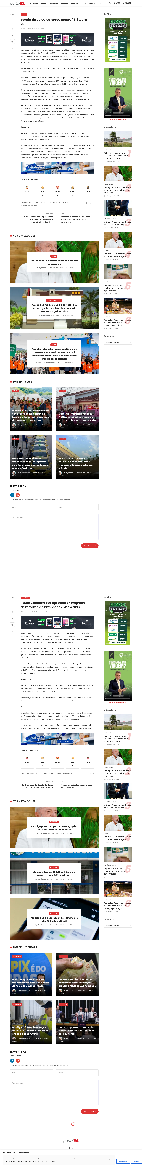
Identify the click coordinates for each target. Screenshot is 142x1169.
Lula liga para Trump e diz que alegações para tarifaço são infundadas (117, 190)
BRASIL (24, 15)
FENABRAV (66, 203)
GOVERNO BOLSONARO (34, 774)
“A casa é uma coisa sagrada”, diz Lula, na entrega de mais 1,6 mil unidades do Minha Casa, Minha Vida (54, 308)
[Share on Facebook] (12, 29)
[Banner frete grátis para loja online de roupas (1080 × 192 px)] (57, 39)
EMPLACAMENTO (55, 203)
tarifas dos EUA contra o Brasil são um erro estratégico (54, 262)
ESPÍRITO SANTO (110, 218)
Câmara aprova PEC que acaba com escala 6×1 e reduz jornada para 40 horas (76, 1030)
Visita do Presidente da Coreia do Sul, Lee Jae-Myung (117, 223)
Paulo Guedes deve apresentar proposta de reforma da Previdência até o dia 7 (38, 219)
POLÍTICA (74, 3)
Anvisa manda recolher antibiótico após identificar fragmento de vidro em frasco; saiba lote (76, 463)
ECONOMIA (34, 3)
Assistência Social (54, 300)
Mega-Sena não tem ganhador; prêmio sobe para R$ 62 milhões (117, 288)
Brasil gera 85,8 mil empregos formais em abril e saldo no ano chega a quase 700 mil (30, 1030)
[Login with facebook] (13, 497)
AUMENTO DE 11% (26, 203)
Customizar (123, 1161)
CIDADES (64, 3)
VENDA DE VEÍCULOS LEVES (29, 206)
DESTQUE (44, 203)
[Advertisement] (71, 571)
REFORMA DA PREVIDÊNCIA (65, 774)
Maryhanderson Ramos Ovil (47, 268)
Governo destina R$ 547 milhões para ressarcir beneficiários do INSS (54, 874)
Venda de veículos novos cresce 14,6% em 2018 (76, 786)
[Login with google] (18, 497)
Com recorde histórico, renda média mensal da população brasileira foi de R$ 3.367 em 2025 (77, 982)
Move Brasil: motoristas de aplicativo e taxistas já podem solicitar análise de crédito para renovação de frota (30, 463)
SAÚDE (43, 3)
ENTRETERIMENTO (88, 3)
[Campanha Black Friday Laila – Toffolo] (117, 40)
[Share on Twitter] (12, 35)
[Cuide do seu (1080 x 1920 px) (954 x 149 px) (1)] (57, 168)
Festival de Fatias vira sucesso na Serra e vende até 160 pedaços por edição (117, 323)
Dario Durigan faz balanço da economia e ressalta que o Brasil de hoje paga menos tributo (30, 982)
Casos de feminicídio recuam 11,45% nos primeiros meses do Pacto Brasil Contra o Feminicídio (77, 417)
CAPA (36, 203)
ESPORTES (54, 3)
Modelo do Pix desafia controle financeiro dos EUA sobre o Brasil (54, 919)
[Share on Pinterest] (12, 41)
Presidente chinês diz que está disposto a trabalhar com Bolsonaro (75, 219)
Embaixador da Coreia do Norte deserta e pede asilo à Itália (37, 786)
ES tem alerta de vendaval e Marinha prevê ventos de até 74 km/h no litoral (117, 156)
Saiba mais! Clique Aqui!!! (117, 119)
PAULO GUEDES (49, 774)
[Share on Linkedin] (12, 48)
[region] (71, 1159)
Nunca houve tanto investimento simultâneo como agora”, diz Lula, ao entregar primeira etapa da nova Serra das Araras (30, 415)
